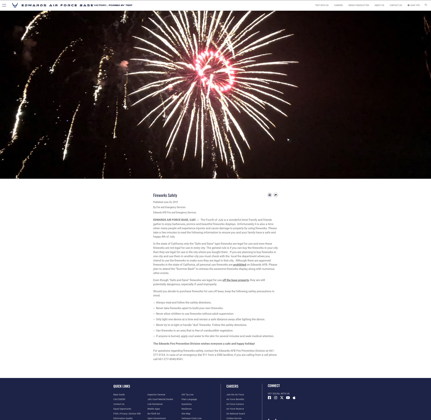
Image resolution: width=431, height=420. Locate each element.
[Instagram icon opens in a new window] (275, 397)
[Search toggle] (425, 5)
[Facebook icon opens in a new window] (269, 397)
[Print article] (270, 195)
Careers (232, 386)
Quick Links (121, 386)
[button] (3, 5)
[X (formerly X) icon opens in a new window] (282, 397)
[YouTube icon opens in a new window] (288, 397)
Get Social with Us (279, 393)
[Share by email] (276, 195)
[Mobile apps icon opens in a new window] (294, 397)
